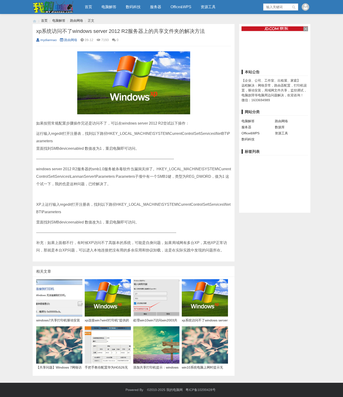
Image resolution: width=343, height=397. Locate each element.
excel (246, 190)
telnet (247, 197)
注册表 (257, 168)
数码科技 (133, 7)
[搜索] (294, 6)
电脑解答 (109, 7)
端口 (246, 168)
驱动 (265, 175)
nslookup (260, 182)
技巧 (267, 190)
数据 (276, 197)
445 (257, 197)
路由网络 (76, 20)
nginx (247, 182)
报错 (292, 161)
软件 (286, 168)
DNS (274, 182)
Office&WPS (181, 7)
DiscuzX (280, 190)
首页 (88, 7)
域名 (284, 182)
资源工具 (208, 7)
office (295, 182)
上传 (292, 190)
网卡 (275, 175)
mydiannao (48, 40)
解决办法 (298, 175)
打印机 (271, 161)
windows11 (251, 175)
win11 (303, 161)
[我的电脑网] (34, 21)
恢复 (266, 197)
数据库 (280, 127)
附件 (302, 190)
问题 (285, 175)
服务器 (155, 7)
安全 (257, 190)
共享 (246, 161)
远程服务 (272, 168)
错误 (282, 161)
